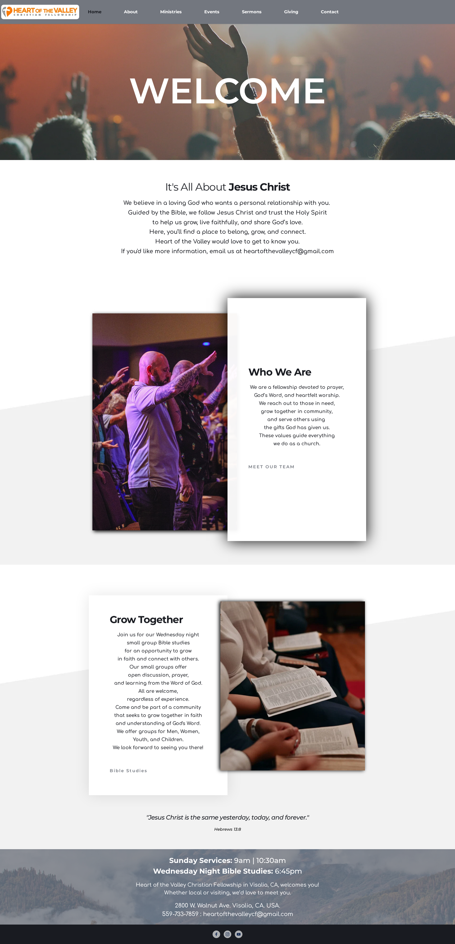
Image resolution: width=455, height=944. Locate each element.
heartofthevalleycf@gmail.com (248, 914)
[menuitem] (94, 12)
